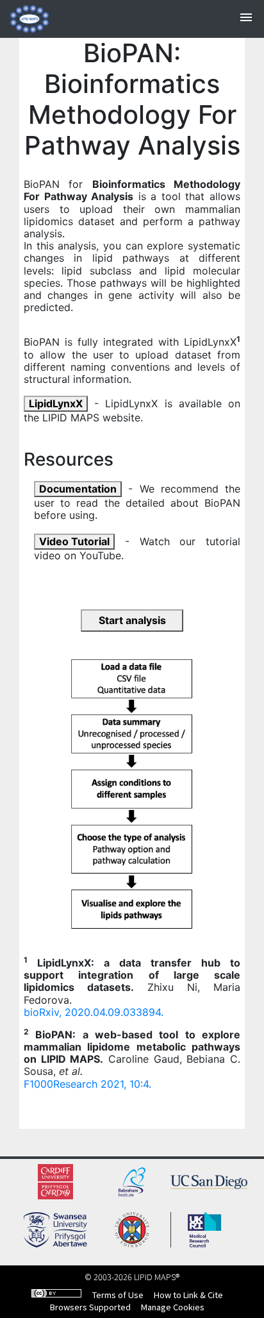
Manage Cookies (172, 1307)
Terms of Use (118, 1294)
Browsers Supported (90, 1307)
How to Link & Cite (188, 1294)
